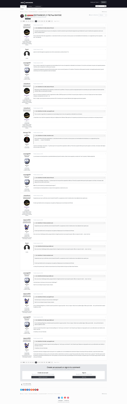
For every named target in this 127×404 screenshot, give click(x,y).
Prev (24, 21)
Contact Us (66, 400)
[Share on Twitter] (21, 390)
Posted (38, 24)
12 (46, 21)
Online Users (32, 8)
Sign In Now (84, 377)
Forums (22, 8)
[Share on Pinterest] (37, 390)
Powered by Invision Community (63, 402)
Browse (23, 6)
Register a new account (43, 377)
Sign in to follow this (94, 14)
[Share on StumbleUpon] (33, 390)
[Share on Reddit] (31, 390)
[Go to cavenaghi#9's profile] (27, 70)
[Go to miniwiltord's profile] (27, 32)
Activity (30, 6)
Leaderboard (39, 8)
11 (44, 21)
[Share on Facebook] (23, 390)
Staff (27, 8)
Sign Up (103, 2)
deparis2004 (26, 220)
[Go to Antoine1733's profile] (27, 140)
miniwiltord (27, 25)
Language (60, 400)
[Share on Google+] (25, 390)
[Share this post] (105, 25)
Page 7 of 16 (56, 21)
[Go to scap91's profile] (22, 16)
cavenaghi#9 (27, 63)
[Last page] (52, 21)
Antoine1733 (49, 27)
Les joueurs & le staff (41, 17)
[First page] (21, 21)
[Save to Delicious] (29, 390)
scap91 (27, 17)
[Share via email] (35, 390)
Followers (101, 15)
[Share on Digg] (27, 390)
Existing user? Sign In (94, 2)
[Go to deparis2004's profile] (27, 227)
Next (49, 21)
